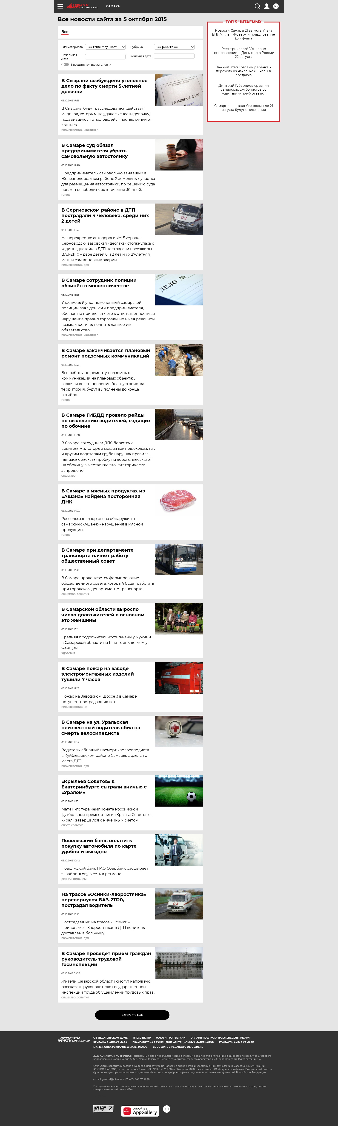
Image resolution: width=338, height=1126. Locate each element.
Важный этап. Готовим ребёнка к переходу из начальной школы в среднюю (243, 71)
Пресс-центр (142, 1037)
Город (65, 195)
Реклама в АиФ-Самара (110, 1042)
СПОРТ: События (72, 825)
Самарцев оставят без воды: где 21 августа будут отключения (243, 108)
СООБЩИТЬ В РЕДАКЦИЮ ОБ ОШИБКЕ (178, 1046)
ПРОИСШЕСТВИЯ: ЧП (74, 707)
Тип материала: (72, 47)
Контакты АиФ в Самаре (236, 1042)
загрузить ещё (132, 1015)
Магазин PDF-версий (170, 1037)
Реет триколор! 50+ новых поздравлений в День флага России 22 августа (243, 53)
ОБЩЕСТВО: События (75, 594)
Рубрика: (136, 47)
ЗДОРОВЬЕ (68, 653)
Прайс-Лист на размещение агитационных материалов (173, 1042)
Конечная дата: (141, 56)
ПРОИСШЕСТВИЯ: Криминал (79, 130)
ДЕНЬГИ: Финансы (73, 879)
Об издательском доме (110, 1037)
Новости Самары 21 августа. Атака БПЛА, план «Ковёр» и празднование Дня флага (243, 34)
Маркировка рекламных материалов (120, 1046)
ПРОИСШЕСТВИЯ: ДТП (75, 265)
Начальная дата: (69, 56)
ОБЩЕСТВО (68, 476)
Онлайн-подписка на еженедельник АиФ (220, 1037)
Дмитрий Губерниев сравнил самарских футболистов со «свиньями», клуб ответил (243, 89)
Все (65, 32)
